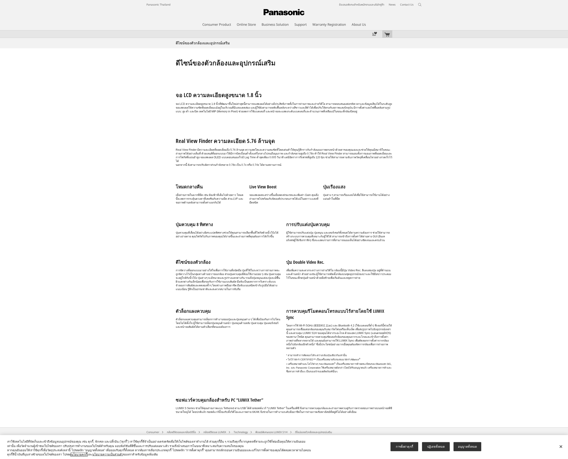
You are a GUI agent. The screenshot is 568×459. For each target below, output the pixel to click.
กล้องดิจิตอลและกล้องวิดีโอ (181, 432)
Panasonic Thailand (158, 5)
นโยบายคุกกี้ (79, 454)
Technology (241, 432)
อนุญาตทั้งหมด (467, 446)
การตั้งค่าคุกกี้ (404, 446)
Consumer (152, 432)
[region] (284, 447)
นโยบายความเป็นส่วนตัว (107, 454)
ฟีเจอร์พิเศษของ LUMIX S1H (271, 432)
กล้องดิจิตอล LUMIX (214, 432)
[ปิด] (561, 446)
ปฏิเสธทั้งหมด (436, 446)
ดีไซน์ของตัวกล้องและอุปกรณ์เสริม (313, 432)
